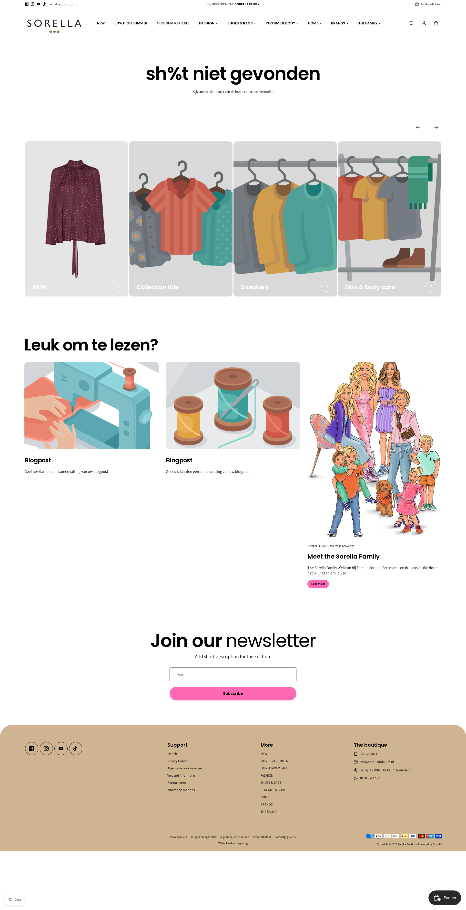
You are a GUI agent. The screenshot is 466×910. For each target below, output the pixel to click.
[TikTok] (44, 4)
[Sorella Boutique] (54, 23)
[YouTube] (38, 4)
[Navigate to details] (118, 286)
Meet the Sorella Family (343, 556)
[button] (436, 23)
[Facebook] (27, 4)
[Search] (411, 23)
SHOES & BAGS (240, 23)
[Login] (424, 23)
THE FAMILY (367, 23)
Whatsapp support (63, 4)
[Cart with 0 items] (436, 23)
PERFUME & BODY (280, 23)
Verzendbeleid (262, 837)
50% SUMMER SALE (173, 23)
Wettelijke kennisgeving (233, 843)
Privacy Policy (177, 761)
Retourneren (176, 782)
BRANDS (338, 23)
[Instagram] (33, 4)
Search (172, 753)
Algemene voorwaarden (184, 768)
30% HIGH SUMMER (130, 23)
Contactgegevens (285, 837)
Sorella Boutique (407, 844)
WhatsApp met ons (181, 790)
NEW (101, 23)
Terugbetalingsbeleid (204, 837)
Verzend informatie (181, 775)
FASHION (206, 23)
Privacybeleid (178, 837)
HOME (313, 23)
